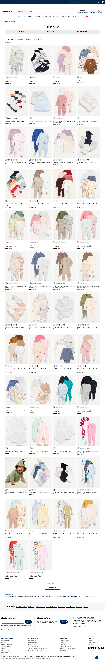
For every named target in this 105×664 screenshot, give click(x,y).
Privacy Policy (6, 630)
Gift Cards (3, 648)
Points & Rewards (32, 642)
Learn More (82, 626)
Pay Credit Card (32, 640)
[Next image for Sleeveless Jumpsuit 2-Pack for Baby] (50, 431)
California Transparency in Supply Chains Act (29, 658)
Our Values (62, 644)
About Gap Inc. (72, 656)
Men (50, 16)
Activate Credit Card (33, 646)
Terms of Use (55, 656)
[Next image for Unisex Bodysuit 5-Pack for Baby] (26, 431)
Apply (75, 626)
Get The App (91, 644)
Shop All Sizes (85, 596)
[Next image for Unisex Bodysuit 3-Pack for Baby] (74, 431)
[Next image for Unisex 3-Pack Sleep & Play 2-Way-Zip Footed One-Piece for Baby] (97, 225)
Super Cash (63, 650)
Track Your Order (5, 646)
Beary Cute (66, 596)
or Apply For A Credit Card (35, 650)
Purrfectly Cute (57, 596)
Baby (69, 16)
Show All (86, 606)
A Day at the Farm (39, 596)
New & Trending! (21, 16)
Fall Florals (49, 596)
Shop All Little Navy (11, 596)
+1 (90, 448)
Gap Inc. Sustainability (66, 646)
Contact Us (90, 640)
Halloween (20, 596)
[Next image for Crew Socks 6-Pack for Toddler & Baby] (26, 101)
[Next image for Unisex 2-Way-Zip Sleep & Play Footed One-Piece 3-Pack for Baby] (50, 183)
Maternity (76, 16)
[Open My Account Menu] (99, 2)
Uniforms (30, 16)
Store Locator (91, 642)
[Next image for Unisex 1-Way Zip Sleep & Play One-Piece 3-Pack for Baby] (74, 225)
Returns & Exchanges (6, 644)
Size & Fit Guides (5, 650)
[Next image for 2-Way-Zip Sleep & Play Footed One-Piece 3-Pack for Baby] (26, 60)
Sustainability (63, 656)
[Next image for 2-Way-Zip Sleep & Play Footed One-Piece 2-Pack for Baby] (26, 142)
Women (44, 16)
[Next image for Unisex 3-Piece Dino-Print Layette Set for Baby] (26, 472)
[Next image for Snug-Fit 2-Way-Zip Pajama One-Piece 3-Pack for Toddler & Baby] (50, 555)
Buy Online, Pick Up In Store (8, 652)
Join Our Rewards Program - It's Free (37, 648)
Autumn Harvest (29, 596)
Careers (62, 642)
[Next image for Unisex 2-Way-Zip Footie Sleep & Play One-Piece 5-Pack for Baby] (26, 225)
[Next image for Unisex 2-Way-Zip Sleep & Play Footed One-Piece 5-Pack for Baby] (74, 183)
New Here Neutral (75, 596)
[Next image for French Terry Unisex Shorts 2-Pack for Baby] (50, 101)
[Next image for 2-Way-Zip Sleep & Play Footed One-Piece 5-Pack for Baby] (74, 60)
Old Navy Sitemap (64, 640)
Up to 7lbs (92, 596)
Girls (54, 16)
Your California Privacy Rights (43, 656)
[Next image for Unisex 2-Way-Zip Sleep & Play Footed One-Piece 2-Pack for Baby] (50, 142)
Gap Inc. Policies (46, 658)
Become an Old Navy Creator (67, 648)
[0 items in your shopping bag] (103, 2)
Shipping (3, 642)
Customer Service (5, 640)
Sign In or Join (73, 2)
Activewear (37, 16)
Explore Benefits (32, 644)
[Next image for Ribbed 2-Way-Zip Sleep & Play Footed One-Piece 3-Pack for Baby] (74, 101)
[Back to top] (96, 657)
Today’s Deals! (84, 16)
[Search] (71, 11)
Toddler (64, 16)
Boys (58, 16)
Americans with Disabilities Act (9, 658)
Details (79, 2)
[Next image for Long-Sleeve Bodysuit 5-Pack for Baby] (97, 60)
